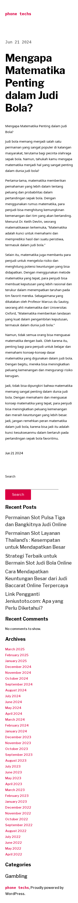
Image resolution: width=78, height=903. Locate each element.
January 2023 (16, 802)
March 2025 (14, 649)
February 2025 (16, 655)
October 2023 (16, 749)
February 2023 (17, 796)
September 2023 (18, 755)
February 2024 (17, 725)
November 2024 (18, 673)
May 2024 (13, 708)
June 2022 (13, 843)
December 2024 (18, 667)
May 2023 (13, 778)
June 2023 (13, 772)
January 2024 (16, 731)
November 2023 (18, 743)
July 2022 (13, 837)
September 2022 (18, 825)
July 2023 (13, 766)
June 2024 (13, 702)
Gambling (16, 876)
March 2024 (15, 720)
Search (10, 476)
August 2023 (15, 761)
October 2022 (16, 819)
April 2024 (13, 714)
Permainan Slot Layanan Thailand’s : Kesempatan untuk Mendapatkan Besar (35, 540)
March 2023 (15, 790)
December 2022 (18, 807)
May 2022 (13, 848)
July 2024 (13, 696)
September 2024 (19, 684)
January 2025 (16, 661)
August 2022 (15, 831)
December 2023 (18, 737)
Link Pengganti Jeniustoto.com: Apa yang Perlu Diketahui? (34, 601)
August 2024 (16, 690)
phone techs (18, 13)
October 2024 (16, 679)
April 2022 (13, 854)
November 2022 (18, 813)
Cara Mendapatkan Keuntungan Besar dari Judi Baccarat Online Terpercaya (36, 578)
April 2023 (13, 784)
